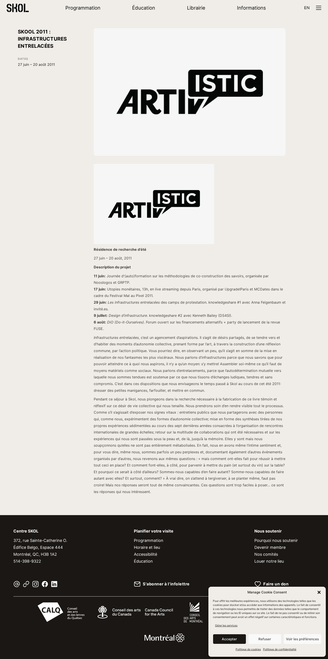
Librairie (196, 8)
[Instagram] (35, 584)
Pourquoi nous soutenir (276, 540)
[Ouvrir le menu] (318, 8)
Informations (251, 8)
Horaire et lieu (147, 547)
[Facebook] (45, 584)
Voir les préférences (302, 639)
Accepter (229, 639)
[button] (319, 592)
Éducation (143, 8)
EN (307, 7)
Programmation (82, 8)
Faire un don (276, 584)
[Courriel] (16, 584)
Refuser (264, 639)
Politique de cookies (248, 649)
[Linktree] (26, 584)
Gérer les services (226, 625)
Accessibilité (145, 554)
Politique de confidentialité (279, 649)
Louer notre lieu (269, 561)
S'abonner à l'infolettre (166, 584)
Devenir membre (270, 547)
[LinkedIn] (54, 584)
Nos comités (266, 554)
